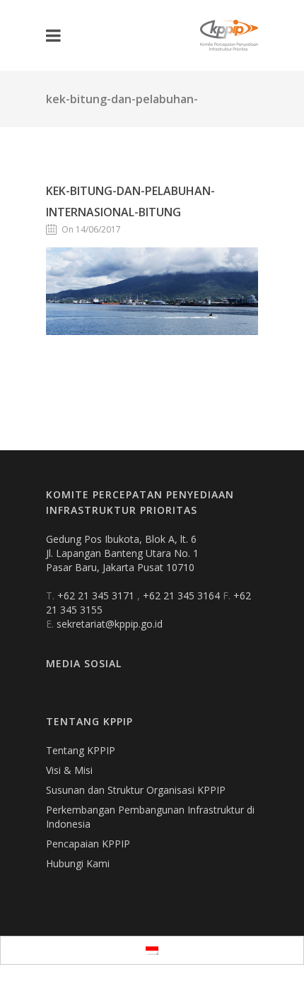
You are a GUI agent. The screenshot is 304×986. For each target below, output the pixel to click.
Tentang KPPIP (80, 750)
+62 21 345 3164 (183, 595)
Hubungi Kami (78, 863)
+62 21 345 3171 (97, 595)
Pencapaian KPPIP (88, 843)
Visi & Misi (69, 770)
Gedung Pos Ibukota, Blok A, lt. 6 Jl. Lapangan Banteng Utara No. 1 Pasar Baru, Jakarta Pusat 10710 (122, 553)
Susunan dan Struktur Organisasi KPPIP (136, 790)
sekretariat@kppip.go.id (110, 623)
